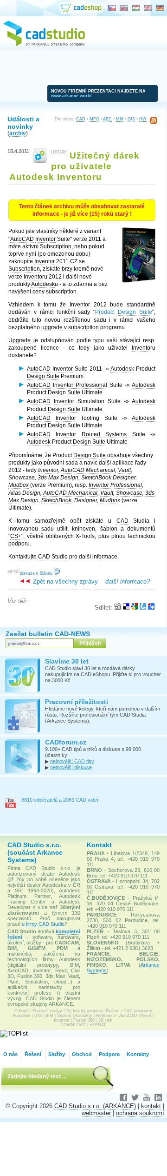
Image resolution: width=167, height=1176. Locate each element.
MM (119, 119)
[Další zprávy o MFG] (40, 161)
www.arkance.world (71, 95)
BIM (49, 1015)
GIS (131, 119)
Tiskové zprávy (47, 1011)
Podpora (109, 1054)
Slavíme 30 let (67, 661)
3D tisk (105, 1020)
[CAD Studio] (44, 44)
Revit (146, 1015)
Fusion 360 (84, 1020)
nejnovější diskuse (71, 767)
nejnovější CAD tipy (72, 761)
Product (123, 312)
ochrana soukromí (140, 1113)
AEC (107, 119)
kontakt (151, 1106)
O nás (10, 1054)
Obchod (82, 1054)
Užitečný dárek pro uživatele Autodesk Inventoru (74, 166)
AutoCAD (128, 1015)
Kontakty (83, 1015)
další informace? (127, 581)
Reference (106, 1015)
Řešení (113, 1011)
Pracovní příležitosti (76, 701)
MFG (94, 119)
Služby (56, 1054)
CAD (80, 119)
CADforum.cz (65, 742)
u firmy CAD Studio (43, 924)
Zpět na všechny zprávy (64, 581)
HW (143, 119)
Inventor (62, 1020)
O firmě (21, 1011)
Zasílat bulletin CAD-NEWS (48, 634)
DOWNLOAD (73, 1025)
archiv (17, 133)
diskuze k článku (37, 573)
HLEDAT (98, 1025)
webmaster (96, 1113)
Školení (64, 1015)
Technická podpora (84, 1011)
